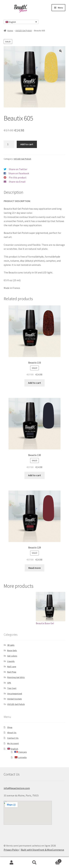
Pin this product (17, 177)
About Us (11, 732)
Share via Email (17, 181)
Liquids (11, 661)
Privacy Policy (11, 849)
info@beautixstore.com (17, 788)
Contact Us (12, 738)
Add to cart (26, 144)
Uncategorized (14, 693)
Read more (34, 567)
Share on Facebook (19, 173)
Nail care (11, 666)
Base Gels (12, 650)
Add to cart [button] (34, 382)
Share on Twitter (18, 169)
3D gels (10, 645)
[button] (60, 50)
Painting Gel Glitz (16, 677)
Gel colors (12, 655)
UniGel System (14, 698)
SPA (9, 682)
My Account (13, 743)
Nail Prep (11, 671)
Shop (9, 727)
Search (34, 862)
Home (10, 30)
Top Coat (11, 688)
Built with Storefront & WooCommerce (42, 849)
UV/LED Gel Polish (23, 30)
